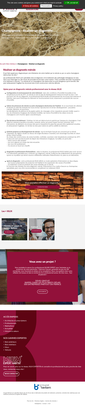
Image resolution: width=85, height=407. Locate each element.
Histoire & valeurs (12, 331)
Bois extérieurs (10, 342)
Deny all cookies (31, 6)
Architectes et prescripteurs (16, 321)
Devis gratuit (42, 291)
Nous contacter (11, 374)
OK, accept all (72, 3)
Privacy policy (58, 6)
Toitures (8, 350)
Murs (7, 347)
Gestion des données (51, 401)
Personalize (46, 6)
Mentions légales (39, 401)
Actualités (9, 329)
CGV (49, 403)
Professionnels (10, 323)
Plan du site (30, 401)
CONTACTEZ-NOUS (42, 187)
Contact (44, 403)
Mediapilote (38, 403)
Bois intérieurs (11, 64)
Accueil (2, 64)
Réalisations (9, 326)
